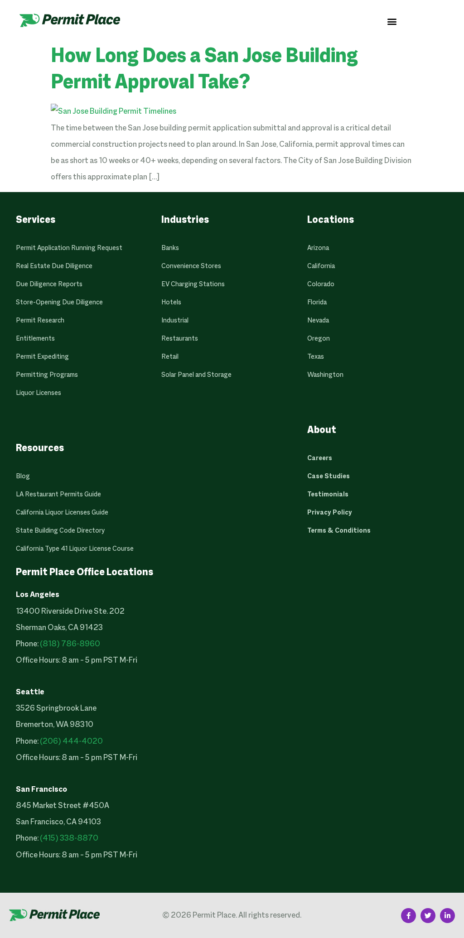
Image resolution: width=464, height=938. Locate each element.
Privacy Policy (329, 512)
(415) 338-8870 (69, 838)
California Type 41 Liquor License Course (75, 549)
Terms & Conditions (339, 530)
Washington (325, 375)
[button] (392, 21)
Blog (23, 476)
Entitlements (35, 338)
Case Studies (328, 476)
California (321, 266)
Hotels (171, 302)
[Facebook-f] (408, 915)
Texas (315, 357)
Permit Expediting (42, 357)
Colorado (320, 284)
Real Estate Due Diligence (54, 266)
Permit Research (40, 320)
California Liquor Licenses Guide (62, 512)
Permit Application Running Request (69, 248)
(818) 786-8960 (70, 644)
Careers (319, 458)
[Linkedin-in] (447, 915)
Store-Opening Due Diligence (59, 302)
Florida (317, 302)
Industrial (174, 320)
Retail (170, 357)
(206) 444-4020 (71, 741)
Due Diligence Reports (49, 284)
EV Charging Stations (193, 284)
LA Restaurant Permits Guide (58, 494)
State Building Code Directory (60, 530)
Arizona (318, 248)
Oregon (318, 338)
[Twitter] (427, 915)
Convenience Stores (191, 266)
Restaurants (179, 338)
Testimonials (327, 494)
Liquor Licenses (38, 393)
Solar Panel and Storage (196, 375)
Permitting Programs (47, 375)
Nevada (318, 320)
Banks (170, 248)
